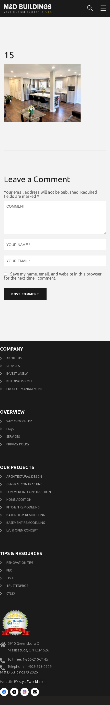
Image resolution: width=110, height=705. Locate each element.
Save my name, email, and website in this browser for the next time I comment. (53, 276)
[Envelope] (35, 692)
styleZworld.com (32, 682)
